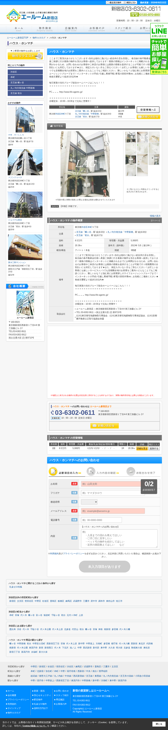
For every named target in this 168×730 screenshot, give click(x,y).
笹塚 (17, 615)
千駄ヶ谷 (55, 615)
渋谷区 (58, 114)
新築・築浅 (39, 691)
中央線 (68, 676)
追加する (154, 448)
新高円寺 (25, 652)
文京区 (20, 601)
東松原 (146, 648)
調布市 (101, 601)
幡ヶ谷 (86, 111)
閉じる (159, 724)
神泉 (100, 629)
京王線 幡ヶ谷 (17, 82)
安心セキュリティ (42, 695)
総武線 (34, 676)
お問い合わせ (62, 691)
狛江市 (119, 601)
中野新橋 (95, 114)
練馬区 (68, 601)
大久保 (111, 648)
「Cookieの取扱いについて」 (34, 726)
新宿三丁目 (14, 652)
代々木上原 (57, 629)
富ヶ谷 (39, 615)
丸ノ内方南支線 (82, 114)
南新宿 (107, 629)
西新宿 (134, 643)
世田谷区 (29, 601)
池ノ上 (73, 648)
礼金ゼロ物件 (40, 704)
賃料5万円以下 (41, 708)
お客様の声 (61, 704)
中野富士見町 (38, 643)
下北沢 (65, 648)
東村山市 (110, 601)
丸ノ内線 (58, 676)
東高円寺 (33, 648)
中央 (88, 671)
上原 (81, 615)
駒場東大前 (136, 648)
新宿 (41, 648)
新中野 (81, 643)
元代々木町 (72, 615)
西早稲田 (103, 671)
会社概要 (12, 695)
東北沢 (142, 643)
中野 (79, 648)
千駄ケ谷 (34, 629)
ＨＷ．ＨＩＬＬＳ (16, 135)
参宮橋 (115, 629)
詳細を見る (142, 448)
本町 (63, 114)
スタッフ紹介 (62, 695)
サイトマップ (14, 708)
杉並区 (45, 601)
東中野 (104, 648)
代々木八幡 (124, 629)
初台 (85, 116)
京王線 (78, 111)
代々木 (24, 615)
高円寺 (40, 680)
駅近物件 (38, 699)
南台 (95, 671)
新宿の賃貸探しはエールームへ (91, 690)
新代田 (96, 648)
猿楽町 (47, 615)
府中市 (94, 601)
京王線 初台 (16, 93)
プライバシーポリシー (73, 553)
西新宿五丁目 (53, 643)
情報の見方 (155, 216)
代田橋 (149, 643)
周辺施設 (60, 699)
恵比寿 (12, 629)
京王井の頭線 (126, 676)
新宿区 (12, 601)
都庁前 (114, 643)
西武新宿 (87, 648)
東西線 (98, 676)
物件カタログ (14, 712)
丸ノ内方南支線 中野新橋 (22, 88)
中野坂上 (90, 643)
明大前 (119, 648)
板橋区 (61, 601)
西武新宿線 (78, 676)
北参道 (67, 629)
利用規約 (54, 553)
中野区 (38, 601)
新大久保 (43, 652)
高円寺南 (71, 671)
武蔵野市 (77, 601)
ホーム (11, 691)
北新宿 (40, 671)
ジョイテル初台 (15, 220)
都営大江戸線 (45, 676)
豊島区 (53, 601)
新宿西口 (48, 648)
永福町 (34, 652)
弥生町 (49, 671)
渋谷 (19, 629)
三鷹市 (86, 601)
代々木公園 (45, 629)
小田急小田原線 (142, 676)
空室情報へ (147, 109)
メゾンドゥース (15, 177)
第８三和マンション (17, 262)
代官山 (75, 629)
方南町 (99, 643)
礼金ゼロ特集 (15, 587)
